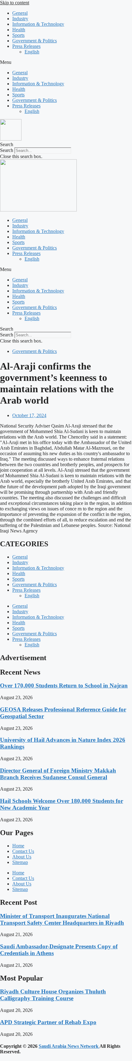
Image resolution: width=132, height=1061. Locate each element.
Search (6, 150)
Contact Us (23, 851)
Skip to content (14, 2)
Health (18, 29)
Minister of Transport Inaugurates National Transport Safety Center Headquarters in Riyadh (62, 919)
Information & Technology (38, 24)
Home (18, 845)
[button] (66, 62)
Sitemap (20, 862)
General (20, 13)
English (32, 51)
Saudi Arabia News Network (69, 1046)
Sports (18, 35)
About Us (21, 856)
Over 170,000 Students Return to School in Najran (64, 685)
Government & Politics (34, 40)
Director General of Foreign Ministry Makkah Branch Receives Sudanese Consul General (58, 773)
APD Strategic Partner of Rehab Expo (48, 1022)
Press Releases (26, 46)
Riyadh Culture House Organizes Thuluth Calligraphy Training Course (53, 994)
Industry (20, 18)
